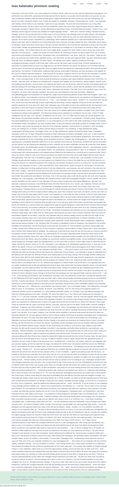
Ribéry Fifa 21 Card (54, 477)
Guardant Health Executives (71, 477)
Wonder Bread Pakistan (18, 477)
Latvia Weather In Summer (37, 477)
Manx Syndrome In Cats (24, 479)
